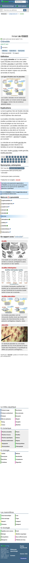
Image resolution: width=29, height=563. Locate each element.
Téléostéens (5, 145)
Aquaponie (5, 443)
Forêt (17, 531)
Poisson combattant (7, 413)
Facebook (23, 558)
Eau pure (18, 416)
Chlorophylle (19, 446)
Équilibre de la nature (7, 531)
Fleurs (17, 432)
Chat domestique (6, 515)
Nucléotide (19, 456)
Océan (3, 425)
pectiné (5, 113)
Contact (12, 555)
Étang (3, 422)
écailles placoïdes (6, 153)
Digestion (18, 462)
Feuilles (18, 434)
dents (24, 100)
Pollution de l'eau (20, 540)
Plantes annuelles (7, 432)
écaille (6, 59)
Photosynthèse (20, 443)
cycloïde (15, 150)
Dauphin (18, 422)
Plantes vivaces (6, 434)
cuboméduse (5, 229)
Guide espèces (22, 6)
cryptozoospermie (7, 203)
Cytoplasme (19, 459)
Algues (18, 440)
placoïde (5, 325)
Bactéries (4, 459)
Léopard (18, 521)
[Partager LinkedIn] (27, 36)
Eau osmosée (19, 413)
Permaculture (6, 446)
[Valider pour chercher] (27, 2)
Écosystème (4, 537)
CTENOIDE (8, 192)
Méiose (18, 453)
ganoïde (21, 142)
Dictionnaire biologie (8, 6)
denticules (20, 147)
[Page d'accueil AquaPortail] (7, 2)
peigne (6, 102)
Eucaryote (4, 456)
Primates (3, 524)
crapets (23, 137)
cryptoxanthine (6, 200)
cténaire (3, 210)
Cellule (3, 453)
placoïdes (11, 64)
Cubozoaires (5, 232)
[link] (7, 1)
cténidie (3, 213)
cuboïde (3, 225)
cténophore (5, 219)
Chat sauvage (5, 518)
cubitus (3, 222)
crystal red (4, 207)
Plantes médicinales (7, 440)
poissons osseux (6, 104)
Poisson (3, 416)
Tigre (17, 518)
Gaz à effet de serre (21, 537)
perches (16, 137)
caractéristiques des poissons (18, 134)
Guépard (18, 524)
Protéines (4, 462)
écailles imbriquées (9, 268)
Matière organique (21, 534)
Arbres (18, 437)
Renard (3, 521)
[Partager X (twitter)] (25, 36)
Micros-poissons (6, 419)
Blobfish (18, 425)
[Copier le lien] (21, 36)
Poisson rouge (5, 410)
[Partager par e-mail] (19, 36)
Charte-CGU (24, 554)
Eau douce (19, 410)
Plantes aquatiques (7, 437)
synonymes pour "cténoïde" (17, 168)
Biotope (3, 534)
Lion (17, 515)
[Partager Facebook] (23, 36)
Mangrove (4, 540)
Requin (18, 419)
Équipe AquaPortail (23, 546)
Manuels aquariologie (14, 550)
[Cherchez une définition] (24, 10)
